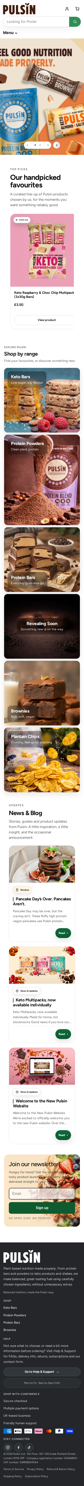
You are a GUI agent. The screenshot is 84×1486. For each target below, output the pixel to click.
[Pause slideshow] (56, 145)
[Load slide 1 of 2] (35, 145)
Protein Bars (12, 1322)
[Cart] (77, 8)
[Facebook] (18, 1447)
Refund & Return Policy (61, 1469)
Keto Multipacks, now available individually (34, 1002)
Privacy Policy (35, 1469)
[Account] (67, 8)
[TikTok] (29, 1447)
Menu (8, 32)
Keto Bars (11, 1308)
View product (47, 320)
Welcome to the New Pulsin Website (40, 1103)
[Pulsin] (19, 8)
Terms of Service (13, 1469)
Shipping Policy (12, 1476)
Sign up (42, 1208)
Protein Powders (15, 1315)
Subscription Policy (36, 1476)
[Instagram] (7, 1447)
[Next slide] (47, 145)
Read (63, 933)
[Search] (75, 22)
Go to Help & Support (42, 1372)
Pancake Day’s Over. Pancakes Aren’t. (42, 901)
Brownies (11, 1330)
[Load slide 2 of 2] (40, 145)
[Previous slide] (27, 145)
